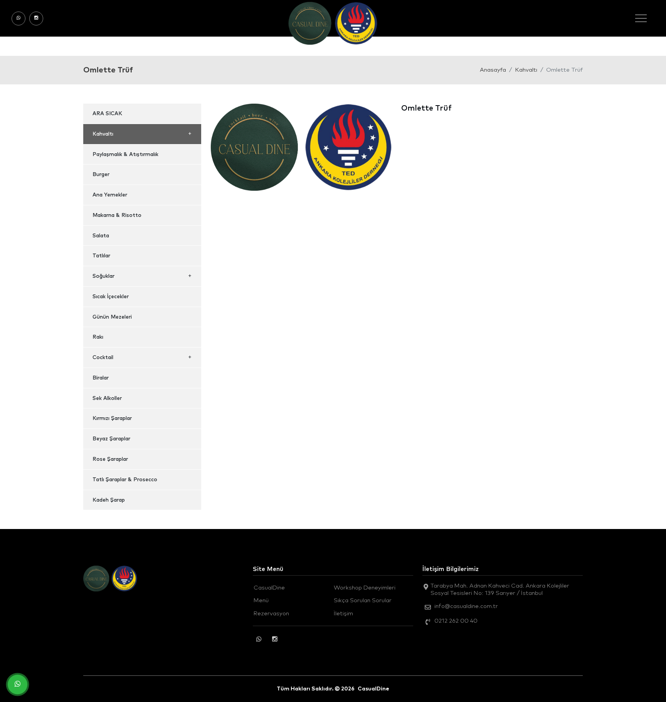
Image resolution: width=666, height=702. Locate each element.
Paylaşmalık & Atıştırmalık (125, 154)
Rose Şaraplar (110, 459)
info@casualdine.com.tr (466, 606)
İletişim (343, 613)
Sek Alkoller (107, 398)
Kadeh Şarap (108, 500)
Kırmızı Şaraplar (112, 418)
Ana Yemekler (109, 195)
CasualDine (269, 588)
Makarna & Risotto (116, 215)
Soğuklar (103, 276)
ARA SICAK (107, 113)
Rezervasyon (271, 613)
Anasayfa (493, 70)
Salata (100, 235)
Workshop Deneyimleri (364, 588)
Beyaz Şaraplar (111, 439)
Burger (100, 174)
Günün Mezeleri (112, 317)
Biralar (100, 378)
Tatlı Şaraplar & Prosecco (124, 479)
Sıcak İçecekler (110, 296)
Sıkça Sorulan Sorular (363, 600)
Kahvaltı (526, 70)
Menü (261, 600)
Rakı (97, 337)
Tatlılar (101, 256)
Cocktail (102, 357)
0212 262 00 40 (456, 621)
